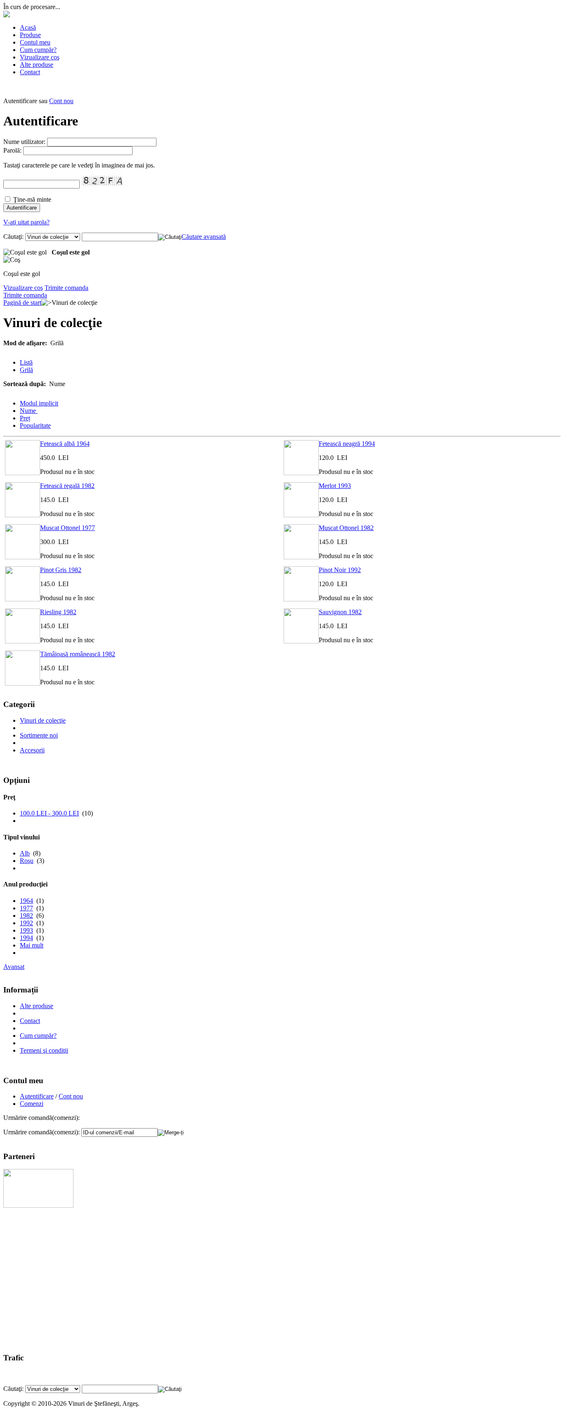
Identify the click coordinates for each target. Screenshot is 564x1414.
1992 (26, 922)
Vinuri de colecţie (43, 720)
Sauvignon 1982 (340, 611)
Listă (26, 362)
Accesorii (32, 750)
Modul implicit (39, 403)
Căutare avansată (204, 236)
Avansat (13, 966)
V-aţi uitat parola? (26, 222)
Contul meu (35, 42)
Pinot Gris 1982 (60, 569)
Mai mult (31, 945)
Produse (30, 34)
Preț (25, 418)
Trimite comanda (66, 287)
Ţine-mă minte (32, 199)
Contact (30, 71)
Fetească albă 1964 (65, 443)
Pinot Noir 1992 (340, 569)
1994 (26, 937)
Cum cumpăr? (38, 49)
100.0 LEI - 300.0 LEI (49, 813)
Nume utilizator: (24, 141)
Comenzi (31, 1103)
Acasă (28, 27)
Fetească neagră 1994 (347, 443)
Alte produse (36, 64)
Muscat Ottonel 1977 (67, 527)
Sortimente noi (39, 735)
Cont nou (61, 100)
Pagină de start (22, 302)
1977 (26, 908)
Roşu (26, 860)
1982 (26, 915)
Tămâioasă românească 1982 (77, 654)
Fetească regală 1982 (67, 485)
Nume (29, 410)
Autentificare (37, 1096)
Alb (25, 853)
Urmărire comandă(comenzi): (41, 1132)
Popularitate (35, 425)
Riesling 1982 (58, 611)
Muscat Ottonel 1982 (346, 527)
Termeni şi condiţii (44, 1050)
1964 (26, 900)
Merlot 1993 (335, 485)
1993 (26, 930)
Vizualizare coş (39, 57)
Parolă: (12, 150)
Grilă (26, 369)
